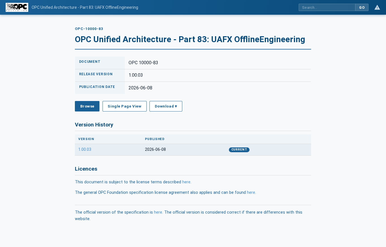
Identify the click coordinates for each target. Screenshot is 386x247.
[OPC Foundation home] (17, 7)
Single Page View (124, 106)
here (186, 182)
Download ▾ (166, 106)
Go (362, 7)
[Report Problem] (377, 7)
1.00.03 (84, 149)
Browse (87, 106)
